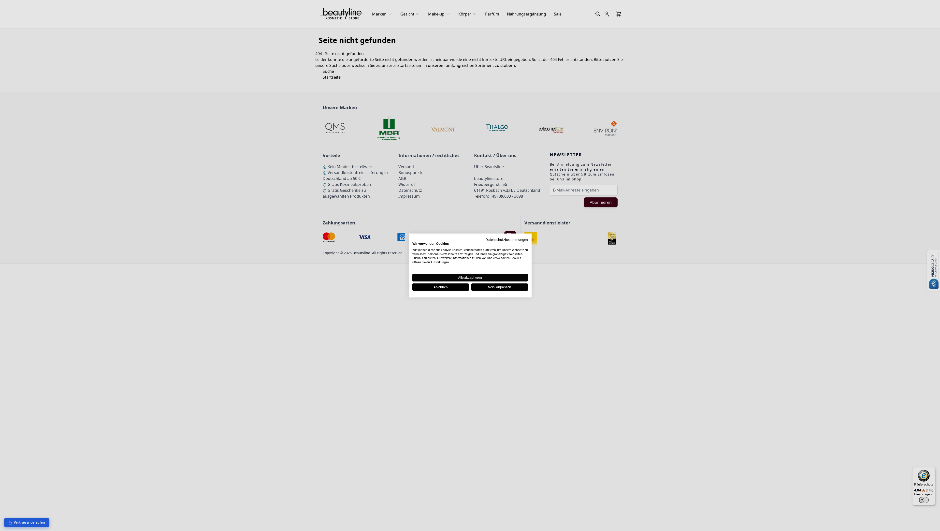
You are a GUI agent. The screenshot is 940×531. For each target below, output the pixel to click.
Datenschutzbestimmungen (507, 240)
